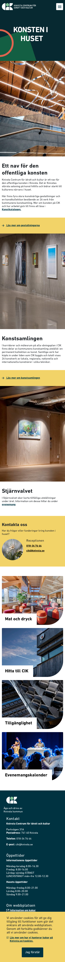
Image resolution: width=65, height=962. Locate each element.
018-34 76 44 (33, 546)
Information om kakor (23, 910)
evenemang (8, 504)
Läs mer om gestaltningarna (23, 225)
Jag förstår (32, 952)
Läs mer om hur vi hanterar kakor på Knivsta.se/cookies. (31, 939)
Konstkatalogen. (11, 209)
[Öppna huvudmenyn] (59, 6)
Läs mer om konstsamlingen (23, 378)
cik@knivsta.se (35, 551)
